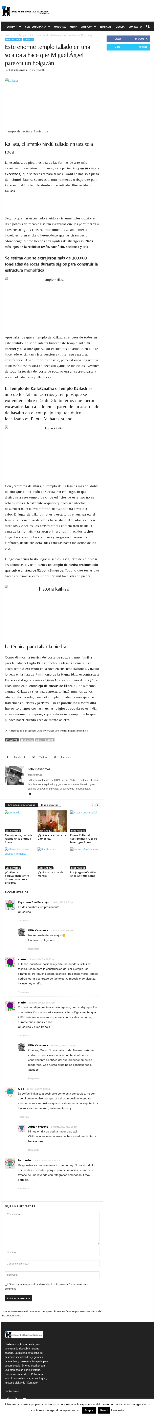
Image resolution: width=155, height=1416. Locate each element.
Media (73, 26)
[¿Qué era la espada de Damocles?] (52, 821)
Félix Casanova (18, 69)
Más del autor (49, 804)
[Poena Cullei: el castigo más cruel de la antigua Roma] (84, 821)
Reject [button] (104, 1410)
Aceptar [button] (89, 1410)
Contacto (135, 26)
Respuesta (23, 920)
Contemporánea (35, 26)
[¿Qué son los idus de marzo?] (52, 858)
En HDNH (12, 26)
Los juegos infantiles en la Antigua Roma (83, 874)
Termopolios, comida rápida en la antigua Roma (18, 838)
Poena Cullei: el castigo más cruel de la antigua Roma (83, 838)
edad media (27, 740)
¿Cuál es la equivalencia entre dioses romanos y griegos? (17, 877)
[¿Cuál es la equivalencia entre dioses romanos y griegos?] (19, 858)
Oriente (29, 39)
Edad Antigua (20, 35)
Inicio (7, 35)
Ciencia (120, 26)
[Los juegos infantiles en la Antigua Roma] (84, 858)
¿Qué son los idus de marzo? (50, 874)
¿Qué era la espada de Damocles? (52, 836)
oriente (49, 740)
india (38, 740)
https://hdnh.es (35, 775)
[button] (147, 26)
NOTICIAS (105, 26)
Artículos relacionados (21, 804)
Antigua (86, 26)
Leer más (117, 1410)
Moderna (60, 26)
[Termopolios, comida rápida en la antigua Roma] (19, 821)
